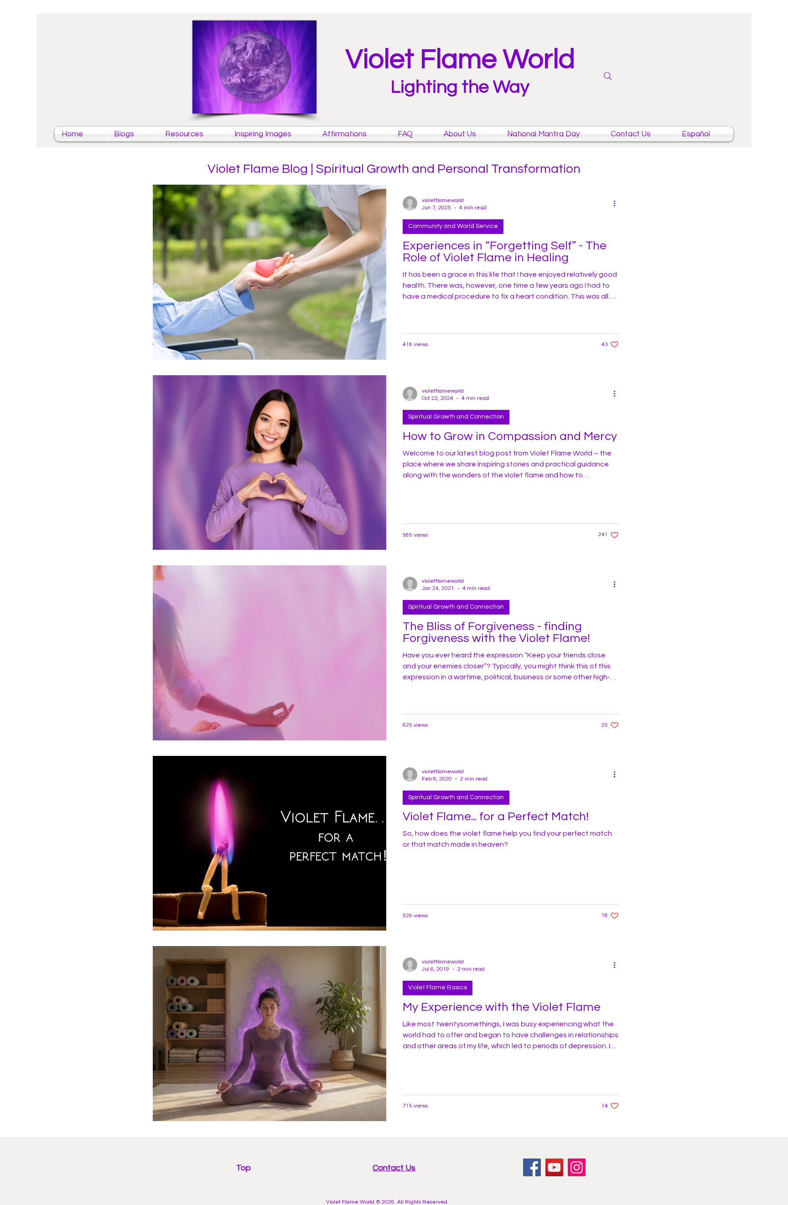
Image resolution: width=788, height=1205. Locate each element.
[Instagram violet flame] (577, 1167)
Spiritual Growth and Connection (456, 417)
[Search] (607, 76)
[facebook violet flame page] (532, 1167)
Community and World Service (453, 226)
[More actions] (617, 203)
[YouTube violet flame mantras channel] (554, 1167)
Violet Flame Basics (437, 987)
